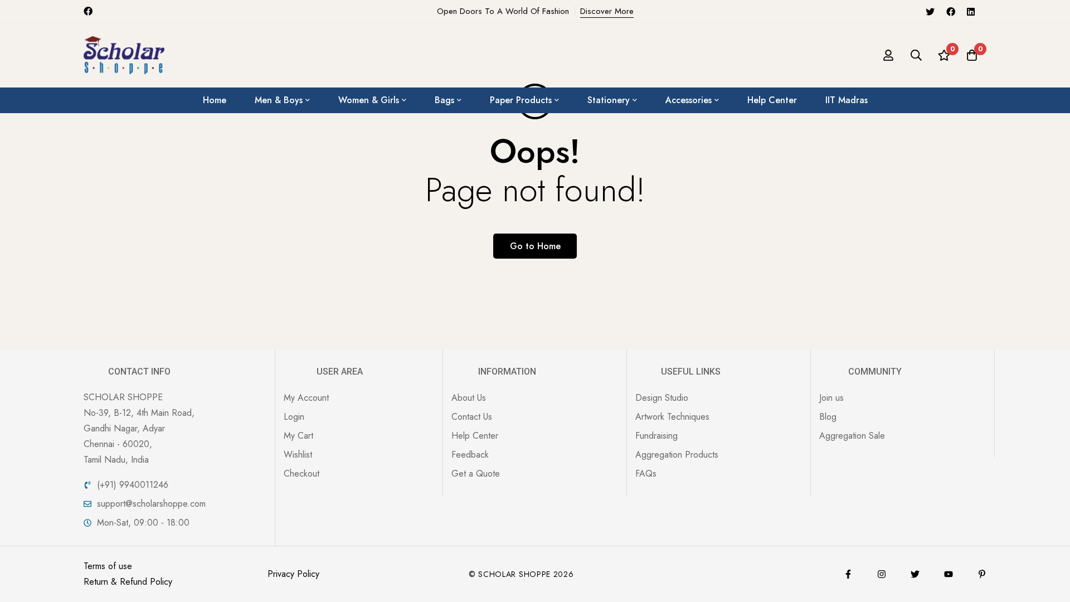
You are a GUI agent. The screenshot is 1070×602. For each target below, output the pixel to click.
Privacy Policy (293, 573)
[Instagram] (881, 574)
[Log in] (888, 55)
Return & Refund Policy (128, 581)
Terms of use (108, 566)
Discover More (607, 11)
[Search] (916, 55)
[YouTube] (948, 574)
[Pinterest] (981, 574)
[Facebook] (951, 11)
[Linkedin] (970, 11)
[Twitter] (930, 11)
